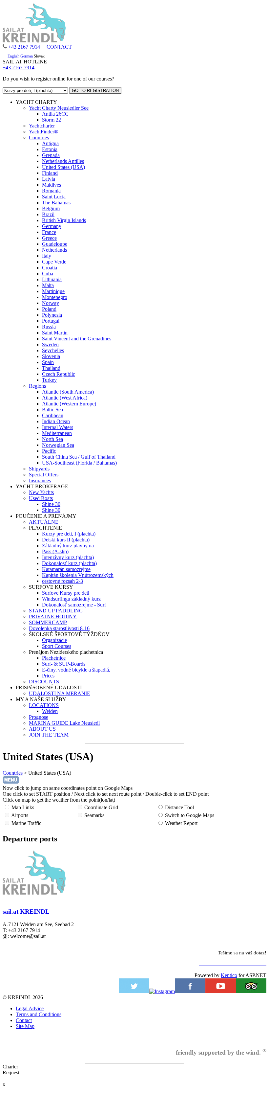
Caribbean (52, 415)
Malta (48, 285)
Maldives (51, 185)
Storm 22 (51, 120)
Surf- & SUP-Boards (63, 664)
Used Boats (41, 498)
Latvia (48, 179)
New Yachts (41, 492)
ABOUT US (42, 729)
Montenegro (54, 297)
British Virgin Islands (64, 220)
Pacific (49, 451)
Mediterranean (57, 433)
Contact (24, 1020)
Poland (49, 309)
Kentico (229, 975)
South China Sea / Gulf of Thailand (78, 457)
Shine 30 (51, 504)
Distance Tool (179, 807)
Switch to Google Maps (189, 815)
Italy (46, 256)
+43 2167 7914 (24, 47)
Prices (48, 675)
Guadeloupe (54, 244)
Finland (50, 173)
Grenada (51, 155)
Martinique (53, 291)
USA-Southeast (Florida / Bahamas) (79, 463)
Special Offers (43, 474)
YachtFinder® (43, 131)
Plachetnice (54, 658)
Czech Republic (58, 374)
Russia (49, 327)
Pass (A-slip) (55, 551)
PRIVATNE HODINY (53, 616)
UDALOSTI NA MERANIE (59, 693)
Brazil (48, 214)
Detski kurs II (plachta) (66, 539)
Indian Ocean (56, 421)
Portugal (50, 321)
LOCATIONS (44, 705)
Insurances (40, 480)
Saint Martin (55, 332)
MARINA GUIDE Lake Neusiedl (64, 723)
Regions (37, 386)
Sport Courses (56, 646)
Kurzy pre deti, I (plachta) (68, 534)
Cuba (47, 273)
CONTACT (59, 47)
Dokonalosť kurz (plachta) (69, 563)
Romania (51, 191)
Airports (19, 815)
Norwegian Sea (58, 445)
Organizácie (54, 640)
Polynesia (52, 315)
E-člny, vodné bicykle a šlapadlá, (76, 670)
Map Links (22, 807)
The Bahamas (56, 202)
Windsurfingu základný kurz (71, 599)
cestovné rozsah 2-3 (62, 581)
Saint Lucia (54, 196)
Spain (48, 362)
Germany (51, 226)
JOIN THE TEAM (49, 735)
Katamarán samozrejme (66, 569)
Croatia (49, 267)
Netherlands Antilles (63, 161)
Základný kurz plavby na (68, 545)
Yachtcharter (42, 125)
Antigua (50, 143)
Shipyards (39, 468)
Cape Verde (54, 261)
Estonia (49, 149)
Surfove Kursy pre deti (65, 593)
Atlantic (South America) (68, 392)
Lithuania (52, 279)
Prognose (38, 717)
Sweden (50, 344)
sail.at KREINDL (26, 911)
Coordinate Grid (101, 807)
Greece (49, 238)
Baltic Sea (52, 409)
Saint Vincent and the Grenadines (76, 338)
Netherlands (54, 250)
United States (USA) (63, 167)
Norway (50, 303)
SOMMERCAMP (48, 622)
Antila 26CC (55, 114)
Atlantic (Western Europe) (69, 403)
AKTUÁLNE (43, 522)
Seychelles (53, 350)
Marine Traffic (26, 823)
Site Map (25, 1026)
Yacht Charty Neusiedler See (59, 108)
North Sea (52, 439)
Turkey (49, 380)
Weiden (50, 711)
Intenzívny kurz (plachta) (68, 557)
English (13, 56)
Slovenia (51, 356)
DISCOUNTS (44, 681)
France (49, 232)
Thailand (51, 368)
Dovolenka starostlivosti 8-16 (59, 628)
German (26, 56)
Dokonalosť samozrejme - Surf (74, 604)
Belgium (51, 208)
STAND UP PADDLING (56, 610)
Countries (39, 137)
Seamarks (94, 815)
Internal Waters (57, 427)
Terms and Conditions (38, 1014)
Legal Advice (30, 1008)
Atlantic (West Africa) (64, 397)
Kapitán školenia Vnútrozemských (78, 575)
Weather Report (181, 823)
